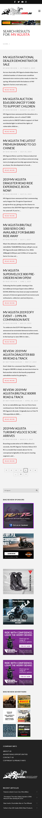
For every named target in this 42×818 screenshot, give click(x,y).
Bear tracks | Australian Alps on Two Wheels (18, 803)
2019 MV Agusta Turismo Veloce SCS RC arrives (20, 432)
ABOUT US (7, 751)
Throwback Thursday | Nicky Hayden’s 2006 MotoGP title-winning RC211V (18, 797)
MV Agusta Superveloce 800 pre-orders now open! (19, 274)
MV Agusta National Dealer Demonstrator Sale (20, 60)
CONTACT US (8, 757)
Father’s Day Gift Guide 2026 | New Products (18, 808)
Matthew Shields (14, 362)
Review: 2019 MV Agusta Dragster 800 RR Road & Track (19, 354)
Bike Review (11, 68)
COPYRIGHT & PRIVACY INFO (14, 760)
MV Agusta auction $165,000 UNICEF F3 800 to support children (19, 102)
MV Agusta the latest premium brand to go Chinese (19, 144)
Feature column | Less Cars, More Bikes (16, 792)
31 (21, 474)
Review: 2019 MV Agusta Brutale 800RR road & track (19, 393)
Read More (10, 90)
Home (5, 44)
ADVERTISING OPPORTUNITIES (15, 754)
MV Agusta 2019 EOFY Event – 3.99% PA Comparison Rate (18, 315)
